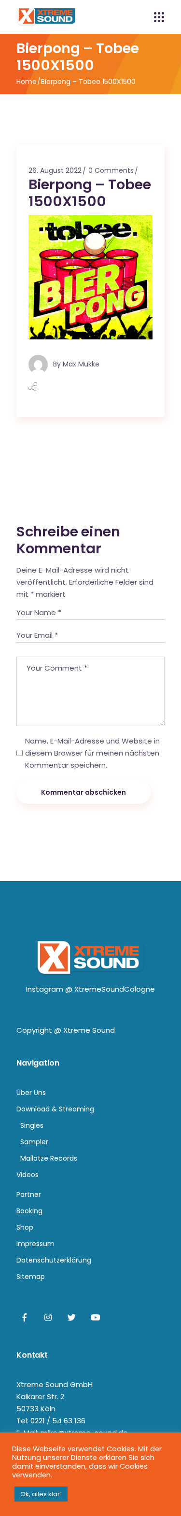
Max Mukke (81, 363)
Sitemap (30, 1276)
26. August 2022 (55, 170)
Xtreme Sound (89, 1030)
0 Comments (111, 170)
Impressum (35, 1244)
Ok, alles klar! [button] (41, 1494)
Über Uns (31, 1092)
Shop (24, 1227)
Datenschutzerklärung (53, 1260)
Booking (29, 1211)
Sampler (34, 1142)
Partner (28, 1194)
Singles (31, 1125)
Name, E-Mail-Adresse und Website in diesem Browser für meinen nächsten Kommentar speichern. (92, 753)
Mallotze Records (48, 1158)
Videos (27, 1174)
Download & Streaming (55, 1109)
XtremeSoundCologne (114, 989)
